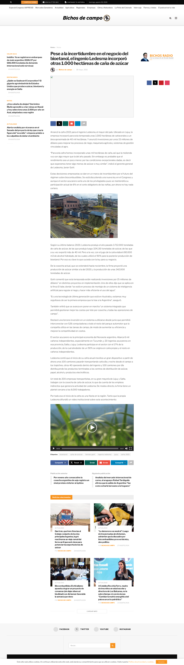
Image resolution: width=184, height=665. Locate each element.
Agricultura (69, 8)
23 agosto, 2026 (123, 603)
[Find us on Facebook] (7, 2)
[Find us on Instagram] (17, 2)
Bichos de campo (65, 70)
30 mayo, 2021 (82, 70)
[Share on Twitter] (59, 123)
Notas (59, 47)
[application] (92, 427)
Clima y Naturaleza (105, 8)
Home (52, 47)
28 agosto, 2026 (80, 551)
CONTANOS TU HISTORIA (76, 2)
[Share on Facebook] (53, 123)
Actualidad (59, 8)
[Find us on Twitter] (11, 2)
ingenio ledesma (104, 454)
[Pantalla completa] (130, 448)
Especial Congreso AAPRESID (21, 8)
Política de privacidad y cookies (141, 662)
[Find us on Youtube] (14, 2)
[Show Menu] (176, 18)
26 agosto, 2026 (80, 600)
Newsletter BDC (52, 2)
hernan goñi (90, 454)
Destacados (12, 77)
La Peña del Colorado (123, 8)
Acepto (161, 662)
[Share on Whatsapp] (65, 123)
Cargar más (92, 611)
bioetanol (63, 454)
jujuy (116, 454)
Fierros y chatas (150, 8)
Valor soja (137, 8)
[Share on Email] (71, 123)
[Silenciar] (126, 448)
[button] (92, 428)
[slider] (90, 448)
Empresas (91, 8)
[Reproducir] (53, 448)
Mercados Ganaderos (44, 8)
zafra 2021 (125, 454)
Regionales (80, 8)
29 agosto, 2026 (14, 69)
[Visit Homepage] (86, 18)
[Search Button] (170, 18)
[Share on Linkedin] (77, 123)
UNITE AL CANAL (30, 2)
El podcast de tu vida (166, 8)
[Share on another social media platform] (84, 123)
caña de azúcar (76, 454)
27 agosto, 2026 (123, 545)
